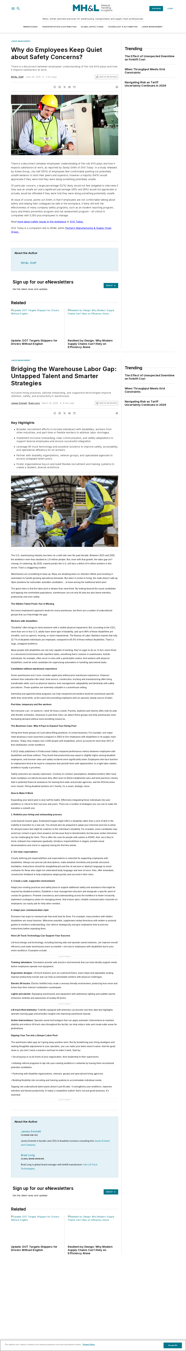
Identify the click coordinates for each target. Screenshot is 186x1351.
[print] (116, 87)
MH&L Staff (17, 77)
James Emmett (19, 403)
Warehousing (30, 27)
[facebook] (54, 87)
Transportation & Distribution (59, 27)
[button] (13, 9)
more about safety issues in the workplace (41, 221)
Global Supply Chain (92, 27)
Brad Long (34, 403)
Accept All (172, 1345)
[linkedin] (59, 87)
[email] (74, 87)
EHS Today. (77, 221)
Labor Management (152, 27)
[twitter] (64, 87)
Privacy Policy (89, 1345)
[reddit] (69, 87)
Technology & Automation (123, 27)
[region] (93, 1345)
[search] (18, 9)
